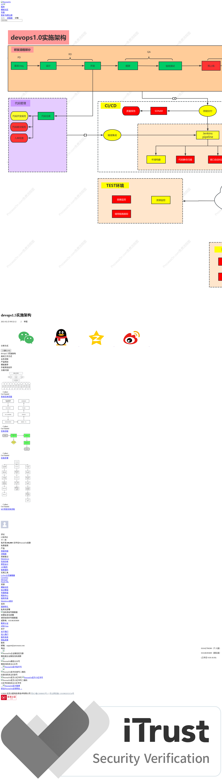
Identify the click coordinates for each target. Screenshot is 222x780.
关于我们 (4, 632)
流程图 (9, 18)
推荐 (3, 7)
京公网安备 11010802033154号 (62, 693)
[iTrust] (111, 778)
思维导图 (4, 551)
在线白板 (4, 562)
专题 (3, 12)
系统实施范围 (6, 397)
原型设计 (4, 564)
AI (2, 4)
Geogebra (4, 578)
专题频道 (4, 593)
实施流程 (4, 431)
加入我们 (4, 634)
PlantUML (5, 582)
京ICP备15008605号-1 (39, 693)
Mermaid (4, 580)
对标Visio (4, 626)
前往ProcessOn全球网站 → (11, 689)
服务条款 (4, 637)
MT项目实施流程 (8, 509)
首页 (3, 18)
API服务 (4, 567)
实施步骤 (4, 458)
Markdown (5, 559)
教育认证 (4, 623)
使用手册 (4, 598)
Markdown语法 (7, 601)
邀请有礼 (4, 607)
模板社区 (4, 10)
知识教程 (4, 590)
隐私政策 (4, 640)
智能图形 (4, 570)
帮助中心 (4, 596)
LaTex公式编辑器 (8, 575)
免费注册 (8, 15)
